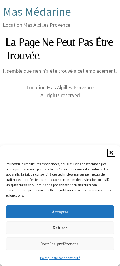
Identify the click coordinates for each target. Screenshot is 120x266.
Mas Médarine (37, 11)
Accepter (60, 211)
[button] (111, 153)
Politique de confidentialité (60, 258)
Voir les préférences (60, 243)
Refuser (60, 227)
